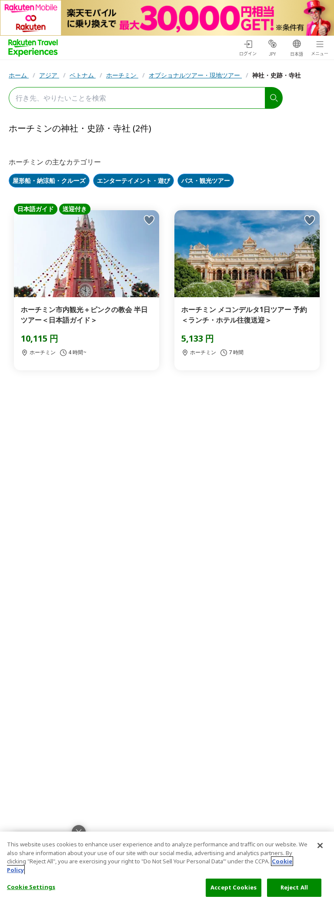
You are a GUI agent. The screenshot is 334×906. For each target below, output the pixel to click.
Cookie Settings (31, 887)
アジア (49, 75)
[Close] (320, 845)
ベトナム (83, 75)
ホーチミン (122, 75)
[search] (274, 98)
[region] (167, 869)
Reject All (294, 887)
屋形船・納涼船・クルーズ (49, 181)
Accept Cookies (233, 887)
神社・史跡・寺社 (276, 75)
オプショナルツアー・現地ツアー (195, 75)
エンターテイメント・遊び (133, 181)
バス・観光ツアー (205, 181)
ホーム (19, 75)
